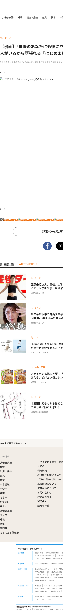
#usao (27, 61)
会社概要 (19, 609)
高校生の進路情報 (41, 563)
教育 (53, 17)
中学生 (3, 489)
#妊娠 (34, 61)
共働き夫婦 (7, 17)
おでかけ (5, 502)
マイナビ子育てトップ (11, 443)
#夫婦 (52, 61)
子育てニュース (39, 382)
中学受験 (5, 484)
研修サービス (39, 596)
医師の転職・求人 (41, 591)
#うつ (46, 61)
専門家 (3, 528)
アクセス (28, 609)
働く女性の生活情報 (54, 572)
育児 (44, 17)
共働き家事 (6, 510)
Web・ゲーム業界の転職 (53, 585)
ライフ (3, 515)
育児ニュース (38, 292)
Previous (2, 219)
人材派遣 (38, 585)
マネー (3, 497)
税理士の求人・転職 (54, 588)
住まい (3, 506)
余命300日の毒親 (40, 411)
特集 (2, 523)
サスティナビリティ (40, 609)
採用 (51, 609)
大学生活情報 (39, 572)
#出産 (40, 61)
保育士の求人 (55, 591)
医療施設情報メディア (43, 577)
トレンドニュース (40, 352)
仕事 (2, 493)
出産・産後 (32, 17)
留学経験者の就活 (52, 552)
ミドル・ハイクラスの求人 (44, 555)
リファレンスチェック (43, 599)
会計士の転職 (39, 588)
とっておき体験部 (9, 532)
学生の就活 (39, 552)
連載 (2, 519)
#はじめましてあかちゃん (12, 61)
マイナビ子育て (40, 574)
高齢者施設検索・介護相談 (44, 580)
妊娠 (20, 17)
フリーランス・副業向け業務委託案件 (48, 558)
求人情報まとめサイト (43, 569)
